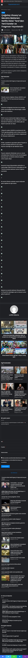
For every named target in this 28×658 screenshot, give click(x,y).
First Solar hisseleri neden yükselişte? (11, 528)
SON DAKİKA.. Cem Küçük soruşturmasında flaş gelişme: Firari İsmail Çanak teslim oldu (17, 485)
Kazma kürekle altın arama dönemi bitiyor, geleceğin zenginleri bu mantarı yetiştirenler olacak (17, 578)
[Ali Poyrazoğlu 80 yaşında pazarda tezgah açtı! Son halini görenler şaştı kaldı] (21, 386)
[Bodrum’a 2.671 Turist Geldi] (5, 559)
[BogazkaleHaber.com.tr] (14, 4)
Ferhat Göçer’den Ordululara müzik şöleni (19, 376)
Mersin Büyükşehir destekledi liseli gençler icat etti (18, 545)
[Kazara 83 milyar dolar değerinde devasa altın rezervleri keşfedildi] (5, 552)
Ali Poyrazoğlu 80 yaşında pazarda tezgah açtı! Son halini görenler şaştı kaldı (20, 393)
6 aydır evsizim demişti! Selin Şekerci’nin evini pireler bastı (21, 409)
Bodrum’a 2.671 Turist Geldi (17, 557)
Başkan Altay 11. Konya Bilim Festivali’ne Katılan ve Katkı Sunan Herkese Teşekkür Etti (7, 377)
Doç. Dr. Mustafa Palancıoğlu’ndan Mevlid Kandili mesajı (6, 393)
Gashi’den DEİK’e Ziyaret (8, 568)
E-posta (3, 447)
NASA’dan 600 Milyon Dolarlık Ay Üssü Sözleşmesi (18, 501)
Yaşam (9, 9)
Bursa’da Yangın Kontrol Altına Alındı (11, 564)
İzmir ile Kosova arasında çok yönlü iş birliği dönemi (6, 409)
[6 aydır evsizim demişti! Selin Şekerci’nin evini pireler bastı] (21, 402)
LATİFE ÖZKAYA (6, 30)
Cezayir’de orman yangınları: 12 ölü (11, 497)
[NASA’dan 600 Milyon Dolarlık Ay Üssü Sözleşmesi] (5, 502)
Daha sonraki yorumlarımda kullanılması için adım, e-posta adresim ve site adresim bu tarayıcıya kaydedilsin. (13, 460)
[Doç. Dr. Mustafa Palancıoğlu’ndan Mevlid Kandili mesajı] (7, 386)
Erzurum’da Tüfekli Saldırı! (17, 538)
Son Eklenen (14, 472)
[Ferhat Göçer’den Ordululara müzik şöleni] (21, 370)
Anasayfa (4, 9)
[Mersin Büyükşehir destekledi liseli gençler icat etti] (5, 89)
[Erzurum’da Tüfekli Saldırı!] (5, 540)
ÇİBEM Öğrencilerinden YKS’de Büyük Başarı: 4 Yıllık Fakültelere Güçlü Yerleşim (13, 492)
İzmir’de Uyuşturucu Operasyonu (15, 507)
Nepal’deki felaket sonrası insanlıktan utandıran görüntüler (11, 533)
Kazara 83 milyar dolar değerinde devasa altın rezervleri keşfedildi (16, 552)
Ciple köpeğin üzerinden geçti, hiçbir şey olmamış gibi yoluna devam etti (12, 585)
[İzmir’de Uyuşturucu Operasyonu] (5, 509)
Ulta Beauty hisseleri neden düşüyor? (11, 519)
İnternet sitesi (4, 452)
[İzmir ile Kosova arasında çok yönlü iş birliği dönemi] (7, 402)
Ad (2, 441)
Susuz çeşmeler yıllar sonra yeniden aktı (12, 572)
